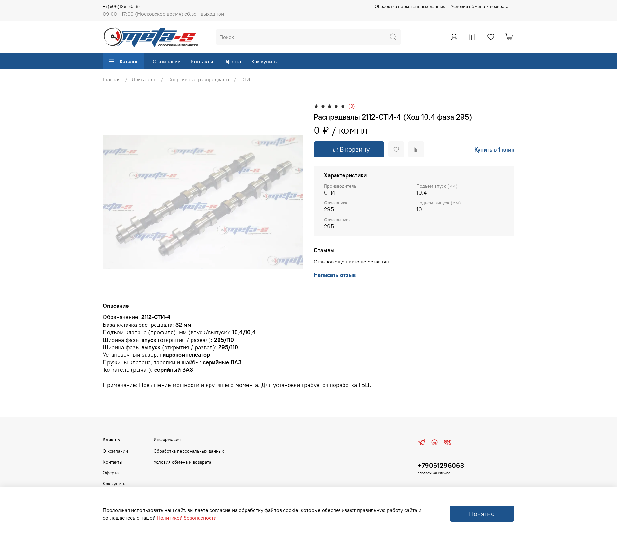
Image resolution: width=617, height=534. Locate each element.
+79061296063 (441, 465)
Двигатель (144, 79)
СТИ (245, 79)
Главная (112, 79)
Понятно (482, 514)
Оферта (232, 61)
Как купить (264, 61)
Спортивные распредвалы (198, 79)
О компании (167, 61)
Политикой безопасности (187, 517)
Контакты (202, 61)
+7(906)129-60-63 (122, 6)
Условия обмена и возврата (479, 6)
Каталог (129, 61)
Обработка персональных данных (410, 6)
